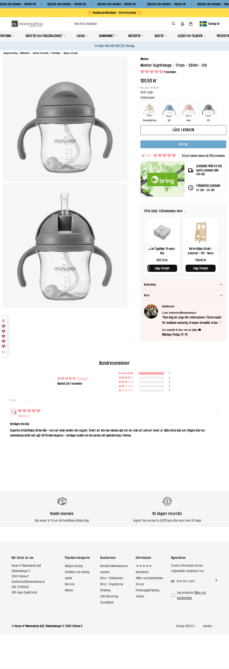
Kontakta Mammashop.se (114, 566)
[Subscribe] (213, 580)
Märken (69, 590)
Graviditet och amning (77, 572)
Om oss (140, 584)
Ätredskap (56, 53)
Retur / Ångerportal (111, 584)
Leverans (105, 572)
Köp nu (183, 144)
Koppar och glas (71, 53)
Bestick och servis (40, 53)
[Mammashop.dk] (27, 24)
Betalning (105, 590)
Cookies (140, 596)
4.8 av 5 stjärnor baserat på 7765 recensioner (203, 155)
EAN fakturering (109, 596)
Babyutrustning (10, 53)
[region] (183, 245)
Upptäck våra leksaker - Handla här (66, 4)
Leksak (81, 36)
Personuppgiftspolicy (147, 590)
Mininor (144, 59)
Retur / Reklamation (111, 578)
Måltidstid (134, 36)
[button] (191, 24)
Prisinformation (147, 97)
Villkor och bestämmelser (149, 578)
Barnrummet (106, 36)
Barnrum (69, 584)
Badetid (159, 36)
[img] (29, 411)
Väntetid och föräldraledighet (44, 36)
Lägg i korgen (162, 268)
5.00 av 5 (82, 378)
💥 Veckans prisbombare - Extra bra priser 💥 (115, 12)
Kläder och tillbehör (190, 36)
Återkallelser (107, 602)
